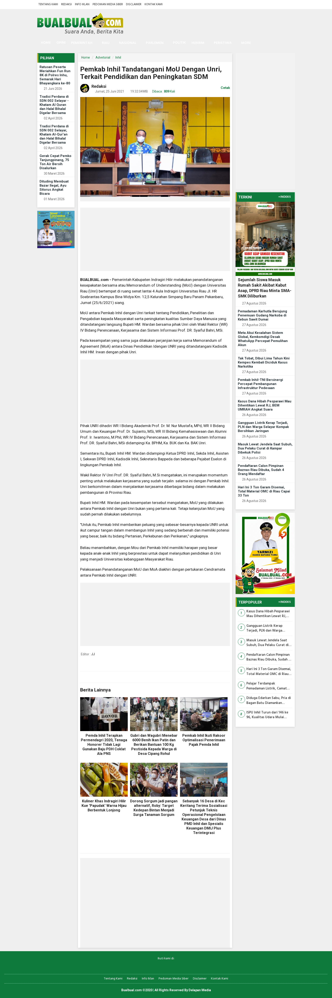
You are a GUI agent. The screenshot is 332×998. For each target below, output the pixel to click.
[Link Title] (150, 966)
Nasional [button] (127, 43)
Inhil (118, 57)
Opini (60, 43)
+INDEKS (284, 197)
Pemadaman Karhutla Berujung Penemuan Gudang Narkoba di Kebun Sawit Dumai (262, 315)
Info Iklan (82, 4)
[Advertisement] (155, 239)
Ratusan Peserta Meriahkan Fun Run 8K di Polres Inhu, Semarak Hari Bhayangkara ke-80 (55, 75)
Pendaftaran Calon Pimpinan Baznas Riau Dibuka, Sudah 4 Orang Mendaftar (261, 470)
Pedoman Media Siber (108, 4)
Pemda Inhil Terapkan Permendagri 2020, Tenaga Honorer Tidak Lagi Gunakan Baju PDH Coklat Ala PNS (104, 744)
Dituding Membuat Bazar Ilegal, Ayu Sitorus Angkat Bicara (54, 187)
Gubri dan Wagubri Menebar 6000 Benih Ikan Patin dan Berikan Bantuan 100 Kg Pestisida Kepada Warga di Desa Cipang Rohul (154, 744)
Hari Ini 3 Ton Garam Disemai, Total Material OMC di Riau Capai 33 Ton (264, 491)
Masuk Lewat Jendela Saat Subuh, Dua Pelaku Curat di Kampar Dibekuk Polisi (265, 448)
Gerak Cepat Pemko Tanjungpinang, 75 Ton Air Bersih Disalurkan (55, 162)
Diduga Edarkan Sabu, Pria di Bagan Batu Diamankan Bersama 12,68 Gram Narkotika (268, 701)
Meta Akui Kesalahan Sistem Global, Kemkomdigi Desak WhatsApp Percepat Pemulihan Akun (263, 339)
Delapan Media (200, 990)
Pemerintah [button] (81, 43)
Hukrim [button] (198, 43)
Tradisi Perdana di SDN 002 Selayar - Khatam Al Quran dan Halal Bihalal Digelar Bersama (54, 105)
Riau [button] (106, 43)
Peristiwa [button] (223, 43)
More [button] (246, 43)
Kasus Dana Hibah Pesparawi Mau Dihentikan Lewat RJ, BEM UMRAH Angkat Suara (264, 405)
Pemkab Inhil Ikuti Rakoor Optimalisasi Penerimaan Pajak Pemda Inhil (203, 740)
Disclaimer (133, 4)
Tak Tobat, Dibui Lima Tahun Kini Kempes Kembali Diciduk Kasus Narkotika (264, 362)
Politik (179, 43)
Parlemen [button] (155, 43)
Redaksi (66, 4)
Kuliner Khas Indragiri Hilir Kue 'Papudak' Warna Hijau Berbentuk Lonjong (104, 805)
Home (45, 43)
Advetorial (103, 57)
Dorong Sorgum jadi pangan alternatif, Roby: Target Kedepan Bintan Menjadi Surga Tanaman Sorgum (154, 808)
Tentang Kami (48, 4)
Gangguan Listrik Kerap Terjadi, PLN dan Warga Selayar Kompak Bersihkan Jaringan (263, 427)
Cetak (225, 88)
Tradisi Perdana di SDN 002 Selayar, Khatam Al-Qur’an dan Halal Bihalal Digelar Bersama (54, 134)
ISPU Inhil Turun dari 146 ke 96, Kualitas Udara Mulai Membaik (267, 715)
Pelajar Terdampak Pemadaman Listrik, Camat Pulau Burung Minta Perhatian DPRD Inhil (266, 686)
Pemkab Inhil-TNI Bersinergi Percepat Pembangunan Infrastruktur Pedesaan (260, 384)
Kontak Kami (154, 4)
